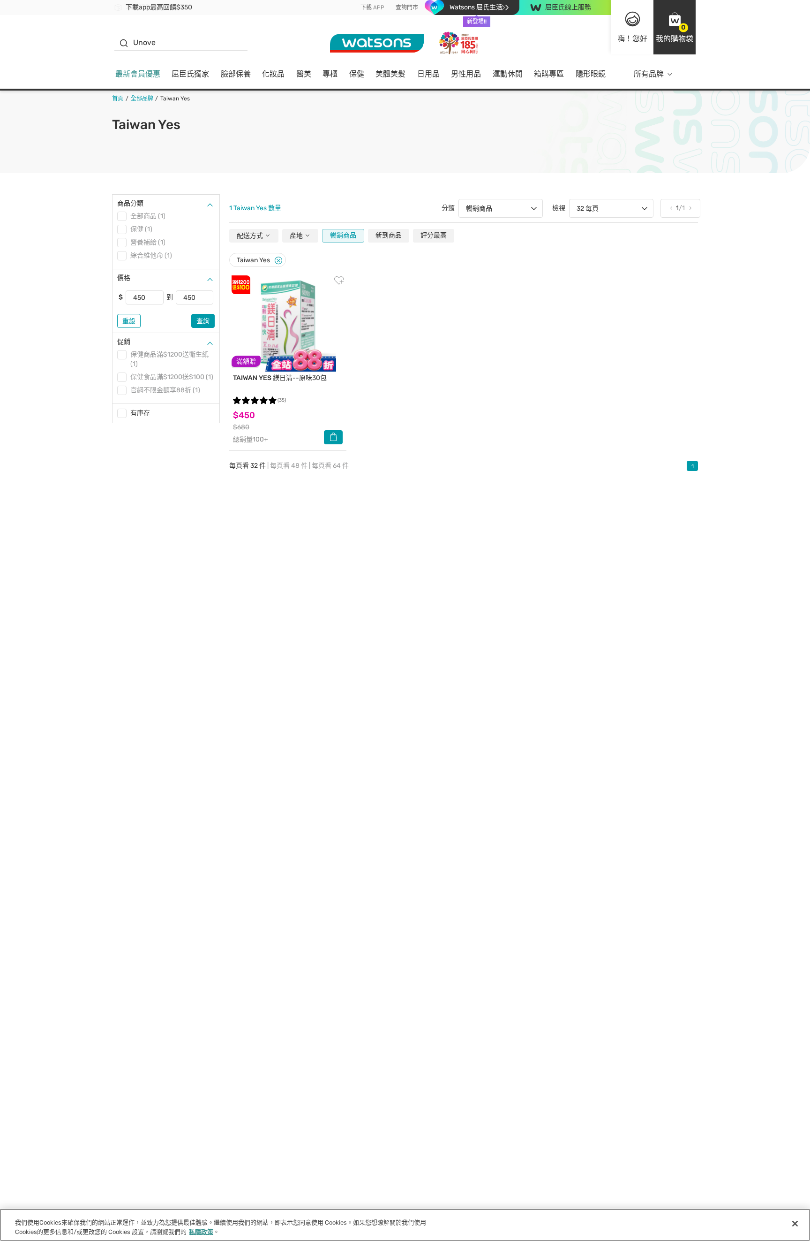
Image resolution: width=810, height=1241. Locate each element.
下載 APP (372, 7)
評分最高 (433, 235)
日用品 (428, 73)
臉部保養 (236, 73)
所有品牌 (649, 73)
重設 (128, 321)
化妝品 (273, 73)
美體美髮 (390, 73)
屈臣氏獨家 (190, 73)
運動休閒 (508, 73)
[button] (674, 27)
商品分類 (130, 203)
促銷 (123, 342)
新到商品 (388, 235)
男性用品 (466, 73)
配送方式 (250, 236)
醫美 (303, 73)
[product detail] (288, 323)
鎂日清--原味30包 (280, 378)
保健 (356, 73)
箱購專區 (549, 73)
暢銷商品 (343, 235)
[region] (405, 1225)
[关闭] (795, 1223)
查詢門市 (407, 7)
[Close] (278, 261)
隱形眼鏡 (591, 73)
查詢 (203, 321)
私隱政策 (201, 1231)
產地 (297, 236)
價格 (123, 278)
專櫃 (330, 73)
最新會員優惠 (137, 73)
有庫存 (140, 413)
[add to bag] (333, 437)
